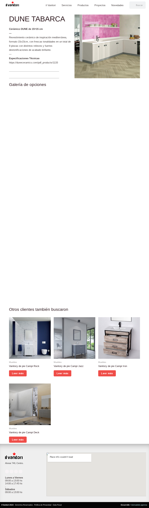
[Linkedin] (16, 471)
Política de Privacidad (42, 505)
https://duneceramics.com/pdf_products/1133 (33, 62)
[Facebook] (7, 471)
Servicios (67, 5)
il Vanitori (51, 5)
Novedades (117, 5)
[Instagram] (11, 471)
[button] (12, 75)
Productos (83, 5)
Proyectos (99, 5)
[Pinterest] (20, 471)
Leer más (18, 373)
